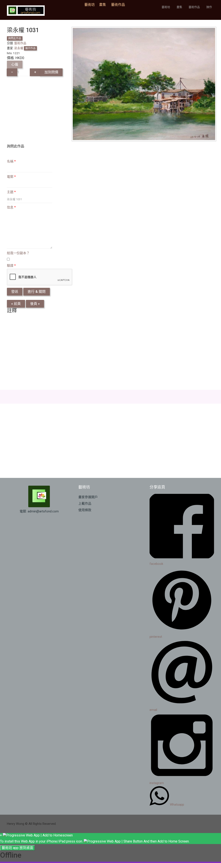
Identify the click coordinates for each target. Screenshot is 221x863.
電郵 (11, 177)
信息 (11, 207)
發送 (14, 292)
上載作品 (84, 504)
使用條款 (84, 510)
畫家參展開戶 (88, 497)
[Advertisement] (110, 353)
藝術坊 (90, 5)
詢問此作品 (14, 38)
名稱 (11, 161)
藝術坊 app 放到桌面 (17, 848)
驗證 (11, 266)
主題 (11, 192)
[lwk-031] (144, 84)
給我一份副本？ (18, 253)
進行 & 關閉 (37, 292)
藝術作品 (118, 5)
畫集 (102, 5)
